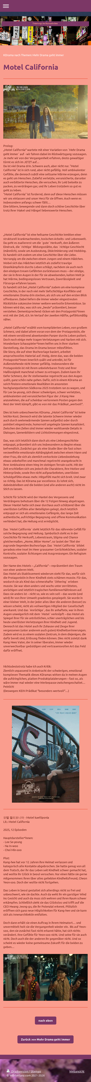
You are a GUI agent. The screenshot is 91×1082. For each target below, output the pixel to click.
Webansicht (76, 1071)
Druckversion (20, 1071)
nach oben (45, 1020)
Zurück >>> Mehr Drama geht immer (45, 1039)
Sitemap (35, 1071)
